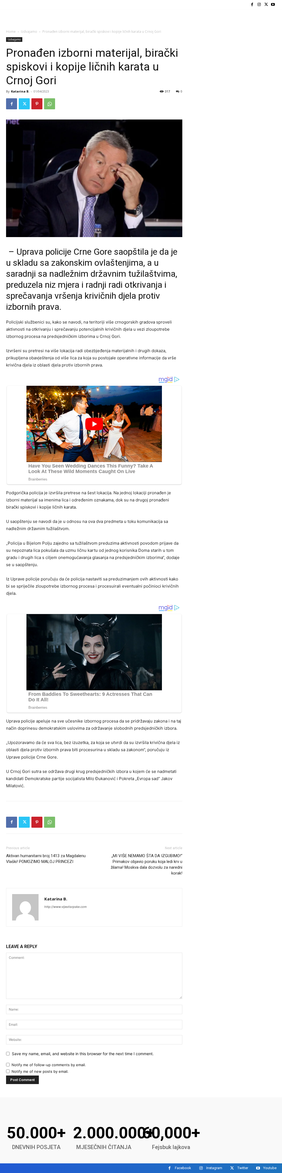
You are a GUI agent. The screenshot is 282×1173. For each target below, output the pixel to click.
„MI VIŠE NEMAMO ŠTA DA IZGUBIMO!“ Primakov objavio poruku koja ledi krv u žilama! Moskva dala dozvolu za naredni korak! (146, 864)
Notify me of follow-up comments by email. (49, 1065)
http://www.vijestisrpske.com (65, 907)
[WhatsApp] (49, 103)
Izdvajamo (29, 31)
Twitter (242, 1168)
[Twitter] (266, 4)
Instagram (214, 1168)
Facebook (183, 1168)
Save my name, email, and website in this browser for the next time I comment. (83, 1053)
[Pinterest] (36, 103)
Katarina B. (20, 91)
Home (11, 31)
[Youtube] (273, 4)
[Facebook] (252, 4)
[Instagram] (259, 4)
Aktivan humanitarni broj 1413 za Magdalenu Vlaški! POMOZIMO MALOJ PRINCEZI (46, 858)
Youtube (269, 1168)
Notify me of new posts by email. (40, 1071)
